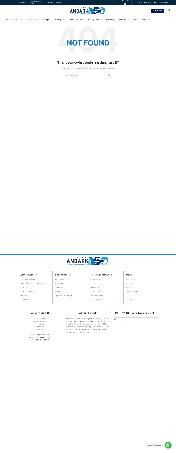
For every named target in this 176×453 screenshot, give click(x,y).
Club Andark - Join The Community (32, 283)
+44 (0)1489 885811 (42, 340)
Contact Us (24, 299)
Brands (128, 287)
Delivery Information (97, 291)
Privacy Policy (95, 279)
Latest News (24, 295)
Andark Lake (24, 287)
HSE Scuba (129, 283)
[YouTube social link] (125, 4)
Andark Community (28, 275)
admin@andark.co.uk (42, 334)
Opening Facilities (96, 295)
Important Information (101, 275)
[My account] (149, 10)
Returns (93, 283)
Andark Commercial (27, 291)
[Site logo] (88, 10)
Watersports (59, 283)
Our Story (129, 295)
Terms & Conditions (97, 287)
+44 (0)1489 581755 (43, 337)
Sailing (57, 291)
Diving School (131, 279)
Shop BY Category (63, 275)
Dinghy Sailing (60, 287)
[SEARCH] (109, 75)
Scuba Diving (59, 279)
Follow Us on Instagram (28, 279)
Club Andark (158, 11)
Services (129, 299)
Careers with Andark (133, 291)
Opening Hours (95, 299)
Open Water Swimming (63, 295)
